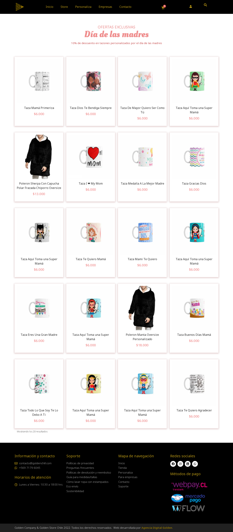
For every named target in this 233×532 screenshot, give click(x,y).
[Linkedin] (188, 464)
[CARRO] (163, 8)
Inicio (49, 7)
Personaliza (83, 7)
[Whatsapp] (195, 464)
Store (64, 7)
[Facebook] (173, 464)
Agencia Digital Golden (156, 527)
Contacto (125, 7)
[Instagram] (180, 464)
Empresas (105, 7)
